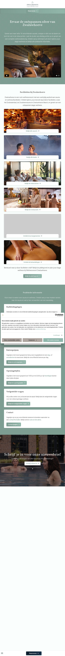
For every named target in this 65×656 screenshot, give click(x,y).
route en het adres (35, 420)
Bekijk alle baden (31, 157)
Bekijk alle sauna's (31, 131)
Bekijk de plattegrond (31, 276)
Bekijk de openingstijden (15, 383)
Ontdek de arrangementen (31, 236)
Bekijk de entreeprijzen (15, 362)
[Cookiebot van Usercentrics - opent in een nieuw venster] (56, 315)
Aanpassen (32, 340)
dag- (48, 355)
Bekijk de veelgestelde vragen (17, 404)
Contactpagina (13, 424)
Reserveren (31, 11)
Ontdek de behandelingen (32, 262)
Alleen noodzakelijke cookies (12, 340)
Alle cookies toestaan (53, 340)
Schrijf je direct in (31, 463)
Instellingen (56, 335)
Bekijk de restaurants (31, 210)
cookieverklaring (40, 329)
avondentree (10, 357)
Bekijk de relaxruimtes (32, 183)
